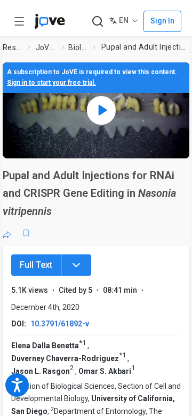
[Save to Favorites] (26, 233)
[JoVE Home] (49, 21)
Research (13, 47)
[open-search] (97, 21)
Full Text (36, 265)
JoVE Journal (47, 47)
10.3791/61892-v (59, 323)
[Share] (7, 233)
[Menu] (76, 265)
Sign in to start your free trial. (51, 82)
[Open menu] (19, 21)
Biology (78, 47)
